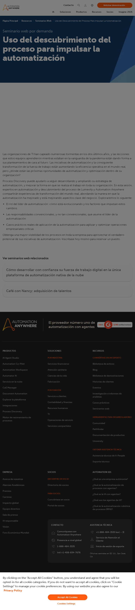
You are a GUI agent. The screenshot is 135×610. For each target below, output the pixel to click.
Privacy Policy (13, 590)
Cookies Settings (66, 603)
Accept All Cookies (67, 597)
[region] (67, 591)
